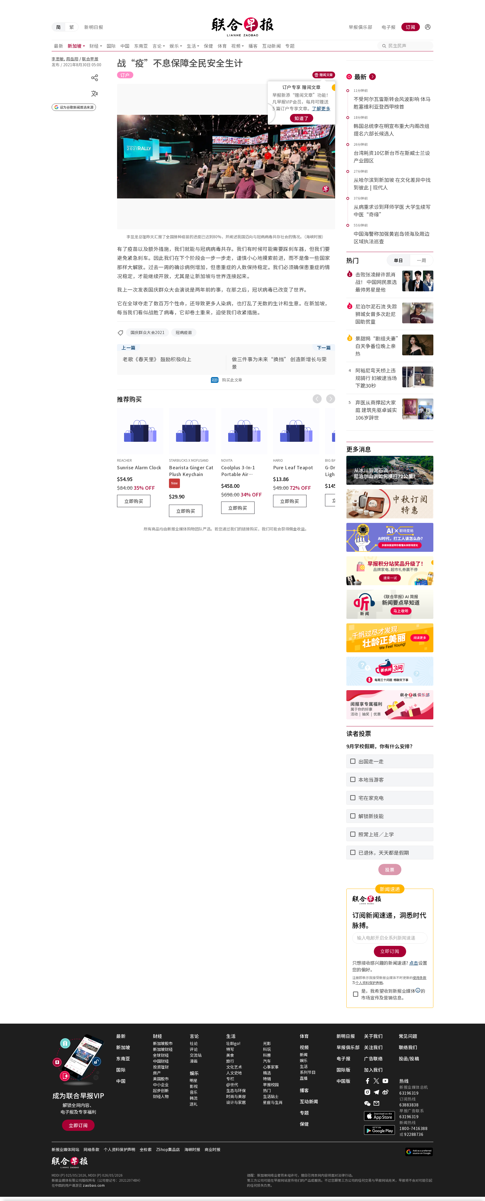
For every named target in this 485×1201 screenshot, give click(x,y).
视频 (236, 45)
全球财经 (161, 1055)
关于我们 (373, 1036)
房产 (157, 1073)
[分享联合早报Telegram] (376, 1092)
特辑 (267, 1078)
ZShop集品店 (168, 1149)
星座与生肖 (273, 1102)
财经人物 (161, 1096)
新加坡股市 (163, 1043)
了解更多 (321, 108)
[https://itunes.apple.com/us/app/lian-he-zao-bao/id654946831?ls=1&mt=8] (379, 1116)
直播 (304, 1078)
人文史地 (234, 1073)
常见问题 (408, 1036)
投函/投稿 (409, 1058)
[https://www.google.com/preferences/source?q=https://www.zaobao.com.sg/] (419, 1151)
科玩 (267, 1049)
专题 (289, 45)
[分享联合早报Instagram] (367, 1092)
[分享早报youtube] (385, 1081)
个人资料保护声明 (119, 1149)
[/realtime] (372, 76)
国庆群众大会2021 (147, 332)
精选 (267, 1073)
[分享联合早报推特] (376, 1081)
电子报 (388, 27)
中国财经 (161, 1061)
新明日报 (93, 27)
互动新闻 (271, 45)
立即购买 (133, 501)
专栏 (230, 1078)
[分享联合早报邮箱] (376, 1103)
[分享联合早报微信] (367, 1103)
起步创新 (161, 1090)
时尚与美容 (236, 1096)
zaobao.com (94, 1185)
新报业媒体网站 (65, 1149)
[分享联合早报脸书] (367, 1081)
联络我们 (408, 1047)
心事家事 (271, 1067)
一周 (421, 260)
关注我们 (373, 1047)
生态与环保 (236, 1090)
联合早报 (90, 58)
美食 (230, 1055)
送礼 (194, 1104)
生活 (191, 45)
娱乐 (174, 45)
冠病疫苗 (184, 332)
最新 (58, 45)
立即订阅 (78, 1125)
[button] (427, 27)
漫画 (194, 1061)
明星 (194, 1080)
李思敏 (58, 58)
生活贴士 (271, 1096)
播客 (253, 45)
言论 (157, 45)
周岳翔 (72, 58)
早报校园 (271, 1084)
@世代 (232, 1084)
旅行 (230, 1061)
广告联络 (373, 1058)
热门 (267, 1090)
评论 (194, 1049)
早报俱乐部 (360, 27)
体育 (222, 45)
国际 (111, 45)
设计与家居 (236, 1102)
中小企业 (161, 1084)
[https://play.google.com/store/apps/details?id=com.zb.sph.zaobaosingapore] (379, 1130)
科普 (267, 1055)
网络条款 (91, 1149)
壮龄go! (233, 1043)
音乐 (194, 1092)
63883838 (408, 1105)
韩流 (194, 1098)
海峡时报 (192, 1149)
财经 (94, 45)
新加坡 (75, 45)
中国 (125, 45)
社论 (194, 1043)
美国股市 (161, 1078)
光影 (267, 1043)
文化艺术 (234, 1067)
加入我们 (373, 1069)
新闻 (304, 1054)
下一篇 (324, 347)
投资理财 (161, 1067)
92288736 (413, 1134)
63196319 (408, 1093)
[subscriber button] (428, 27)
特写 (230, 1049)
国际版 (344, 1069)
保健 (208, 45)
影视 (194, 1086)
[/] (242, 26)
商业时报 (212, 1149)
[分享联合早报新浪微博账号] (385, 1092)
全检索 (146, 1149)
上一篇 (129, 347)
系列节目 (307, 1072)
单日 (398, 260)
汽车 (267, 1061)
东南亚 (141, 45)
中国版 (344, 1081)
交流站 (196, 1055)
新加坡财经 (163, 1049)
